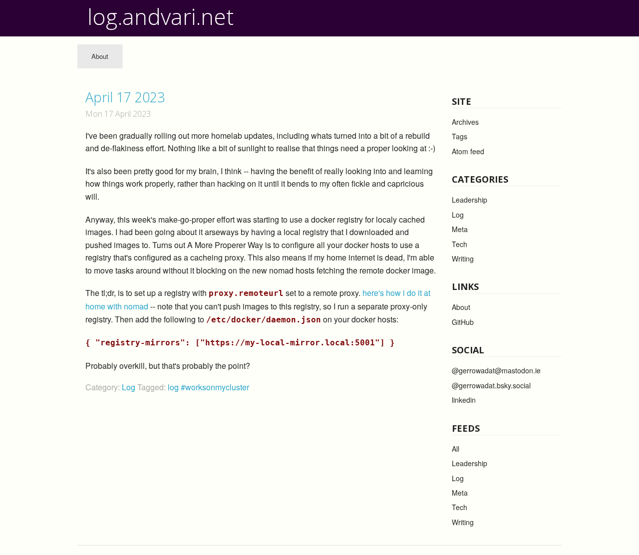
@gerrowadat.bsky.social (491, 385)
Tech (459, 244)
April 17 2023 (125, 97)
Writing (463, 259)
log (174, 387)
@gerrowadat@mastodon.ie (496, 370)
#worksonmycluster (215, 387)
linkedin (464, 400)
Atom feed (468, 151)
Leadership (469, 200)
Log (128, 387)
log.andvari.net (160, 16)
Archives (465, 122)
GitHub (463, 322)
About (99, 56)
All (455, 449)
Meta (460, 229)
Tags (459, 136)
